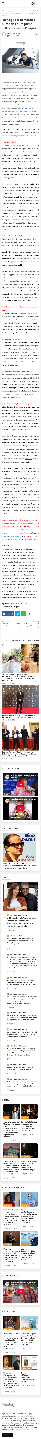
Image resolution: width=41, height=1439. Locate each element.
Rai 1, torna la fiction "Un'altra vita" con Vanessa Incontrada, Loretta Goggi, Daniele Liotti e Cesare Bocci (21, 982)
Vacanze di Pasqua (19, 11)
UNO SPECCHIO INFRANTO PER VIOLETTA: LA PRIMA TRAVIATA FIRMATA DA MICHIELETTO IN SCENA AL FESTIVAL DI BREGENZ (11, 1167)
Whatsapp (23, 613)
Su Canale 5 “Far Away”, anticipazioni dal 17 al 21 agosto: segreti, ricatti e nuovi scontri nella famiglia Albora (22, 1084)
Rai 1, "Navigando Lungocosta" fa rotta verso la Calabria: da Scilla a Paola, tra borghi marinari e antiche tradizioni (21, 942)
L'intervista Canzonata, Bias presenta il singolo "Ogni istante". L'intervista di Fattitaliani (29, 1254)
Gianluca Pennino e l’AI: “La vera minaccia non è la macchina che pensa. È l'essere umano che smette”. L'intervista (11, 1341)
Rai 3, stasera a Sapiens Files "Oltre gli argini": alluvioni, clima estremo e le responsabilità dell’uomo (22, 1034)
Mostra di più (33, 640)
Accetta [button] (7, 1434)
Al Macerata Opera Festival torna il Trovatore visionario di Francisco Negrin (29, 1165)
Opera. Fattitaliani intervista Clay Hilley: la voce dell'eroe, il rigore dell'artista (29, 1126)
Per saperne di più (22, 1429)
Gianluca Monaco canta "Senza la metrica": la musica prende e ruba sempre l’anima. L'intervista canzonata (29, 1216)
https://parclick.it (25, 108)
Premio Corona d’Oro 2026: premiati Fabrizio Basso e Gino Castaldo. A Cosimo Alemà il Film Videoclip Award (19, 754)
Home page (6, 11)
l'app (10, 549)
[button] (38, 3)
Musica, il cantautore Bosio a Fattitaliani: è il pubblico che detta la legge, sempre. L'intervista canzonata (11, 1255)
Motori (24, 604)
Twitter (17, 613)
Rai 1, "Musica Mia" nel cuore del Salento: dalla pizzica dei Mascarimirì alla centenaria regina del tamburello (21, 922)
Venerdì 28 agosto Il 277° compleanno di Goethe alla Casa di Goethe (22, 1068)
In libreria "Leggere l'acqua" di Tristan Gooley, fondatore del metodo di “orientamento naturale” (29, 1339)
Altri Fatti (15, 604)
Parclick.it (28, 129)
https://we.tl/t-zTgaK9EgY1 (23, 530)
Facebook (9, 614)
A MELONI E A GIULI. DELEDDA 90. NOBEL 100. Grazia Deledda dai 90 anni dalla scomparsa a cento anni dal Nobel (22, 1018)
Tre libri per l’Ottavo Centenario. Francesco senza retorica (28, 1377)
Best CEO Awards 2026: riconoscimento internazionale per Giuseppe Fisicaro (18, 716)
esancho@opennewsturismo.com (24, 539)
